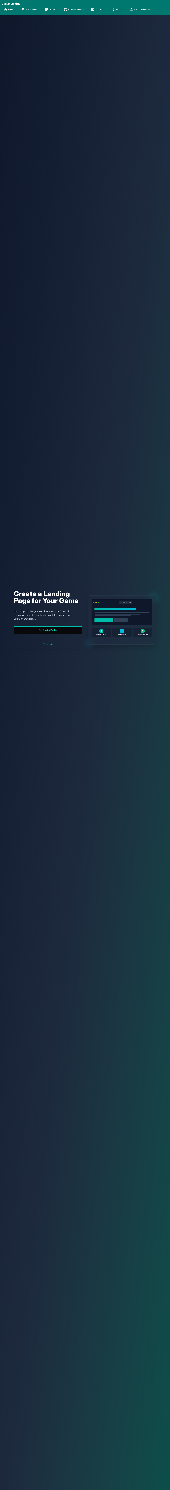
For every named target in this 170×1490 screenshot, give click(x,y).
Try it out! (48, 644)
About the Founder (142, 9)
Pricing (119, 9)
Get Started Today (48, 630)
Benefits (52, 9)
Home (11, 9)
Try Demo (100, 9)
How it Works (31, 9)
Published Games (75, 9)
